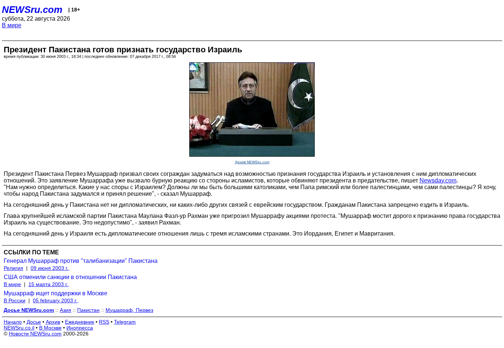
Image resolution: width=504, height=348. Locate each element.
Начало (13, 322)
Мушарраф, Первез (129, 310)
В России (14, 300)
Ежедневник (79, 322)
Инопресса (79, 328)
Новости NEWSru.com (35, 334)
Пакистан (88, 310)
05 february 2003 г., (56, 300)
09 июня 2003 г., (50, 268)
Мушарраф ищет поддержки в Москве (55, 293)
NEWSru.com (32, 9)
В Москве (50, 328)
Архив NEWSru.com (252, 162)
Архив (53, 322)
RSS (104, 322)
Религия (13, 268)
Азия (65, 310)
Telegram (125, 322)
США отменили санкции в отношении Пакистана (70, 277)
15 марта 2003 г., (48, 284)
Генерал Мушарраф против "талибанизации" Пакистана (81, 261)
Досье (34, 322)
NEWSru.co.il (19, 328)
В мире (11, 25)
